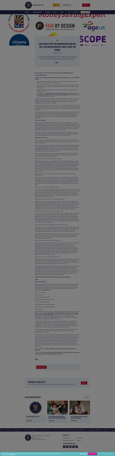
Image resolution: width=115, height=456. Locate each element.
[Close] (113, 453)
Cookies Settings (83, 453)
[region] (57, 454)
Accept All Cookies (92, 453)
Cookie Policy (13, 454)
